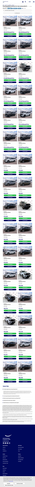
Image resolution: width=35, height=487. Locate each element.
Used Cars (4, 447)
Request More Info (10, 103)
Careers (4, 471)
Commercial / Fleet (5, 463)
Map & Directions (5, 473)
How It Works (20, 449)
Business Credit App (21, 457)
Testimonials (4, 475)
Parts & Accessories (5, 461)
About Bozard (5, 468)
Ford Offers (19, 461)
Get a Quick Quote (20, 459)
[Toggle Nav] (33, 2)
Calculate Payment (10, 36)
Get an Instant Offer (21, 447)
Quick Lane (4, 457)
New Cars (4, 449)
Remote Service (5, 459)
